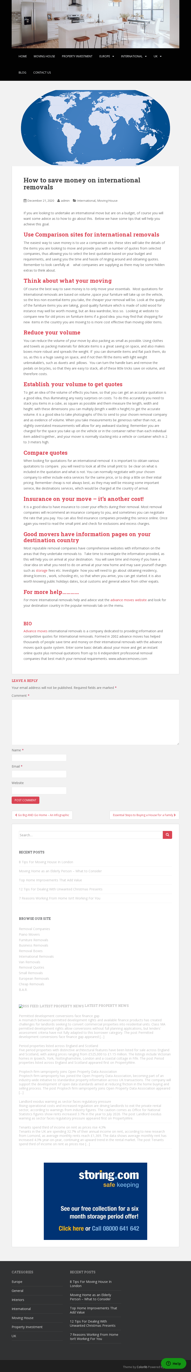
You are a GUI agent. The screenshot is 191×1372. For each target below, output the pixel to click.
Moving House (44, 56)
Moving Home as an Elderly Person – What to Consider (60, 871)
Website (18, 783)
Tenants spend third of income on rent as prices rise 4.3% (62, 1127)
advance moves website (128, 600)
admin (65, 200)
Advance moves (36, 631)
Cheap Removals (31, 984)
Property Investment (77, 56)
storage (41, 570)
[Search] (167, 835)
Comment (21, 695)
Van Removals (29, 962)
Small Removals (31, 973)
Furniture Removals (33, 940)
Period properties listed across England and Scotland (58, 1046)
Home (23, 56)
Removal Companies (34, 929)
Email (17, 766)
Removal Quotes (31, 967)
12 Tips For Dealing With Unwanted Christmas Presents (60, 889)
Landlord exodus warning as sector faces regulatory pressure (65, 1101)
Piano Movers (29, 934)
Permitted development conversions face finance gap (59, 1016)
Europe (104, 56)
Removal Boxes (31, 951)
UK (155, 56)
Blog (22, 73)
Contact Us (42, 73)
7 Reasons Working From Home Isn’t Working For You (59, 898)
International (132, 56)
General (17, 1290)
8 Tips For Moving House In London (46, 862)
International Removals (36, 956)
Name (18, 750)
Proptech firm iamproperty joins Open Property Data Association (68, 1071)
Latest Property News (107, 1005)
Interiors (18, 1299)
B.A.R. (23, 989)
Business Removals (33, 945)
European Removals (34, 978)
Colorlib (142, 1367)
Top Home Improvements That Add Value (50, 880)
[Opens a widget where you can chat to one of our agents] (173, 1364)
